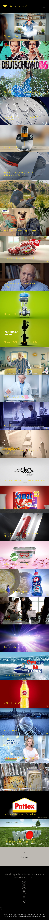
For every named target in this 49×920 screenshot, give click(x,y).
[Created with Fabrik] (1, 908)
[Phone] (24, 902)
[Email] (24, 897)
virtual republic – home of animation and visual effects (24, 875)
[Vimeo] (24, 887)
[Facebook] (24, 882)
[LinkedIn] (24, 892)
